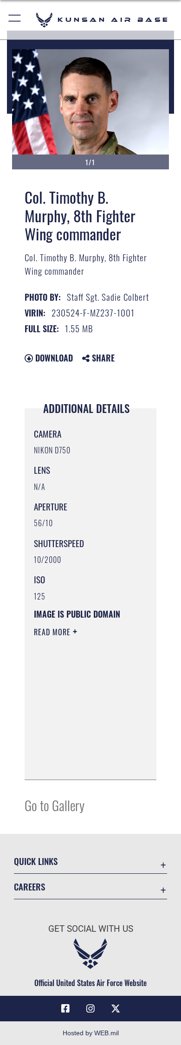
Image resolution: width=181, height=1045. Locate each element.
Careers (29, 886)
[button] (15, 19)
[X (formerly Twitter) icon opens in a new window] (116, 1009)
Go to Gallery (54, 805)
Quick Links (36, 861)
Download (53, 358)
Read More (53, 632)
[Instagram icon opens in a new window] (90, 1009)
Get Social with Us (90, 928)
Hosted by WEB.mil (91, 1033)
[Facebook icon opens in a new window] (65, 1009)
